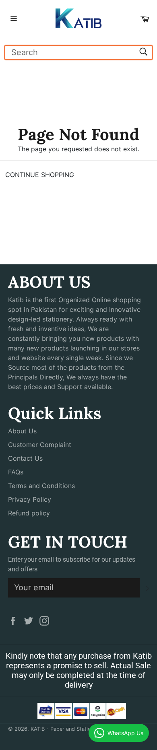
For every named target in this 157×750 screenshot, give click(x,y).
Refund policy (29, 513)
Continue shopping (39, 175)
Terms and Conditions (41, 486)
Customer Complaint (39, 445)
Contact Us (25, 458)
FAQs (15, 472)
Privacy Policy (29, 499)
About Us (22, 431)
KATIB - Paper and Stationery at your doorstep (88, 729)
